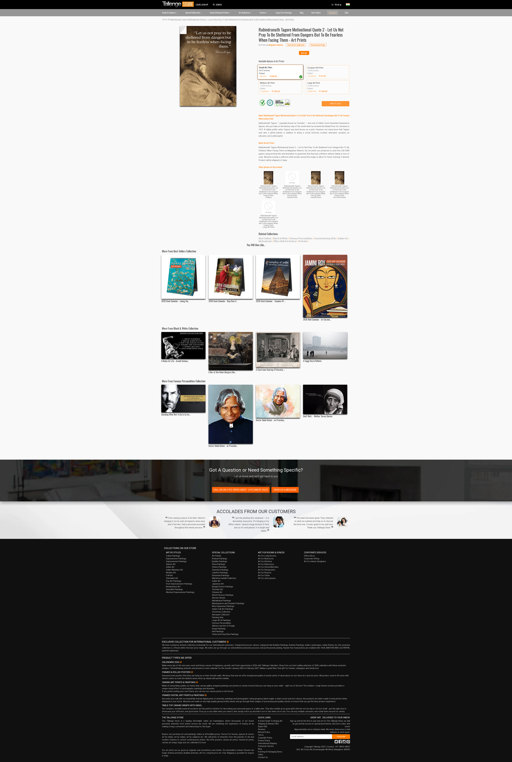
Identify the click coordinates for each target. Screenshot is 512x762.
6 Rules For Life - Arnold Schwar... (175, 361)
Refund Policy (264, 732)
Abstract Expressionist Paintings (180, 592)
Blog (301, 12)
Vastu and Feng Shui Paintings (225, 634)
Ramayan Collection (220, 614)
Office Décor (309, 556)
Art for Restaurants (266, 570)
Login (198, 4)
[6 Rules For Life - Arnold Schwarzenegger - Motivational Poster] (183, 345)
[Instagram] (344, 742)
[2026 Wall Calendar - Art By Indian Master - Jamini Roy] (325, 286)
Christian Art (217, 589)
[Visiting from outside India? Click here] (228, 642)
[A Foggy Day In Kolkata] (325, 345)
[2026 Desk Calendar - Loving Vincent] (183, 277)
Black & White (280, 238)
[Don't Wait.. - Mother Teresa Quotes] (325, 399)
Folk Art (169, 575)
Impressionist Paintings (176, 561)
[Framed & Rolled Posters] (192, 672)
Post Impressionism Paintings (179, 584)
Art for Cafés (264, 575)
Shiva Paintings (218, 564)
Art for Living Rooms (267, 556)
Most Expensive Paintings (223, 606)
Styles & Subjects (169, 12)
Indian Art (343, 238)
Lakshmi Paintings (220, 572)
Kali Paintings (218, 631)
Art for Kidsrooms (266, 564)
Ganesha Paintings (220, 570)
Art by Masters (244, 12)
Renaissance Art (173, 586)
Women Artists (218, 598)
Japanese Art (218, 584)
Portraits (303, 241)
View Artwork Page (317, 44)
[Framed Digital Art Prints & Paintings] (206, 695)
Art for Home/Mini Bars (268, 567)
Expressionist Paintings (176, 558)
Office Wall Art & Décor (285, 241)
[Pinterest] (348, 742)
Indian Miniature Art (174, 570)
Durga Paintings (219, 628)
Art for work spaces (267, 578)
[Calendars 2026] (181, 662)
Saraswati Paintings (220, 575)
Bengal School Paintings (222, 586)
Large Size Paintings (284, 12)
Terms (261, 735)
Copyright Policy (265, 738)
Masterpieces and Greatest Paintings (228, 603)
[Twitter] (336, 742)
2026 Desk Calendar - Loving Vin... (175, 301)
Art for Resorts (264, 572)
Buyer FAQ (262, 726)
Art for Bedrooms (266, 558)
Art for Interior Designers (315, 561)
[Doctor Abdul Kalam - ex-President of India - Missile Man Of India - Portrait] (231, 414)
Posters (263, 12)
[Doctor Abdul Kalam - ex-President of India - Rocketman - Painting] (278, 401)
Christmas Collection (221, 612)
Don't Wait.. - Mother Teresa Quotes (317, 416)
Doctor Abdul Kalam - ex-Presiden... (223, 446)
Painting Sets (217, 617)
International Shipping (267, 743)
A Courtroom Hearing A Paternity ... (270, 370)
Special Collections (193, 12)
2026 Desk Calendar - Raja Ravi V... (223, 301)
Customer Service (266, 746)
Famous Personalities (300, 238)
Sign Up (205, 4)
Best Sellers (316, 12)
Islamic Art (170, 564)
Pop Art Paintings (173, 581)
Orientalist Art (172, 578)
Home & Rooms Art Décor (219, 12)
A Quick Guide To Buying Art (270, 721)
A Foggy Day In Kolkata (312, 361)
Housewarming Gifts (325, 238)
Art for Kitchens (265, 561)
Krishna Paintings (219, 558)
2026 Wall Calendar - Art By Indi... (317, 319)
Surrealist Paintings (174, 589)
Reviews (261, 729)
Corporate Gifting (311, 558)
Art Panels (216, 556)
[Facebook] (340, 742)
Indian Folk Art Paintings (222, 609)
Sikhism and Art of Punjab (223, 626)
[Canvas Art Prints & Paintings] (197, 682)
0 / (335, 4)
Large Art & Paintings (221, 620)
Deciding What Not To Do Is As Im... (175, 414)
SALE (346, 12)
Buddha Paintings (219, 561)
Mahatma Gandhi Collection (224, 578)
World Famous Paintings (222, 595)
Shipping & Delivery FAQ (268, 724)
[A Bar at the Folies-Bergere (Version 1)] (231, 351)
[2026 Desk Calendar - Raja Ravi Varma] (231, 277)
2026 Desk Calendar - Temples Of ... (270, 301)
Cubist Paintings (173, 556)
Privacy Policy (264, 740)
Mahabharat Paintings (221, 600)
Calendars (333, 12)
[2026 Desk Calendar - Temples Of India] (278, 277)
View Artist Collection (295, 44)
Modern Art (171, 572)
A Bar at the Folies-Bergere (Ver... (222, 372)
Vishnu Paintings (219, 567)
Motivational (265, 241)
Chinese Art (217, 592)
